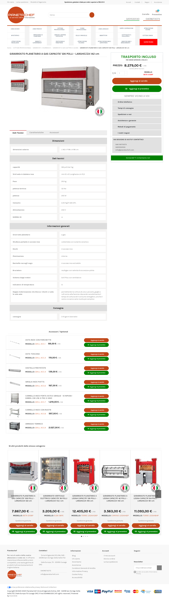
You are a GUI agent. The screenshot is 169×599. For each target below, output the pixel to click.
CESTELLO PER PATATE (35, 368)
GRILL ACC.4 (40, 372)
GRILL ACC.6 (40, 385)
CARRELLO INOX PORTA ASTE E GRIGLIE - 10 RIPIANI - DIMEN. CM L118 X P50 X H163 (49, 397)
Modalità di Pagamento (38, 2)
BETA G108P (28, 515)
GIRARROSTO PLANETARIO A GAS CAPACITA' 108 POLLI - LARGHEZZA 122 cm (23, 498)
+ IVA (54, 344)
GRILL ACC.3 (40, 358)
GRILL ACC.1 (40, 344)
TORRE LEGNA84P (151, 515)
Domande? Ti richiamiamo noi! (138, 158)
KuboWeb (13, 596)
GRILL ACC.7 (40, 402)
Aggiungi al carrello (138, 81)
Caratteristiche (36, 132)
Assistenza (158, 2)
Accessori (54, 132)
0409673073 (45, 571)
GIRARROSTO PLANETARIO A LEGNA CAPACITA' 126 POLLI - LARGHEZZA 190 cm (84, 498)
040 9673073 (121, 144)
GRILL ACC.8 (40, 413)
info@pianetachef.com (124, 150)
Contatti (137, 2)
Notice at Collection (49, 587)
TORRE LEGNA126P (89, 515)
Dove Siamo (76, 562)
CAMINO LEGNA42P (120, 515)
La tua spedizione (22, 2)
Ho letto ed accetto (146, 572)
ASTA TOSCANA (32, 354)
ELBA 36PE (58, 515)
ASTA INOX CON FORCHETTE (38, 340)
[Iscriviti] (159, 567)
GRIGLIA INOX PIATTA (34, 382)
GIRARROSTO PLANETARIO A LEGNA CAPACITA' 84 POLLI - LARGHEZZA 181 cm (146, 498)
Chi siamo (10, 2)
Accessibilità (77, 577)
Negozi (147, 2)
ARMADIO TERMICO (34, 424)
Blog (74, 556)
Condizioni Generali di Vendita (83, 568)
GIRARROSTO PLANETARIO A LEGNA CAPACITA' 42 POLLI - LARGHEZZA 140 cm (115, 498)
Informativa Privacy (80, 571)
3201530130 (120, 147)
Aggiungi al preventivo (96, 345)
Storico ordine (109, 559)
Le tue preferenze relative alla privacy (25, 587)
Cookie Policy (77, 574)
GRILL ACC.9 (40, 427)
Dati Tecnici (18, 133)
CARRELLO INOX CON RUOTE (38, 410)
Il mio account (109, 556)
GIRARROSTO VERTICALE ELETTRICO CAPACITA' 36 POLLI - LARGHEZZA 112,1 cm (53, 498)
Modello (148, 72)
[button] (136, 102)
